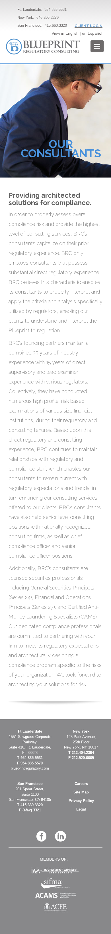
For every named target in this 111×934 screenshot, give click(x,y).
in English (70, 33)
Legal (81, 809)
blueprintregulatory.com (30, 768)
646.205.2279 (47, 17)
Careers (81, 784)
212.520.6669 (83, 758)
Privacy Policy (81, 801)
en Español (92, 33)
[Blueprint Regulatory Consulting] (43, 46)
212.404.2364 (83, 753)
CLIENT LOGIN (88, 25)
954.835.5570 (31, 763)
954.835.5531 (55, 9)
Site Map (81, 792)
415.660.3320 (56, 25)
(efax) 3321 (31, 810)
